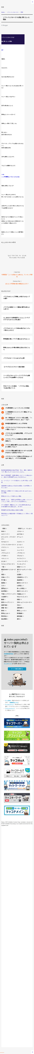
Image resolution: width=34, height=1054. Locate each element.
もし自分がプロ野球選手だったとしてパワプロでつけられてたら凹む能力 (16, 318)
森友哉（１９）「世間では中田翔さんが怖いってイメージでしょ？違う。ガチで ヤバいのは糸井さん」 (16, 500)
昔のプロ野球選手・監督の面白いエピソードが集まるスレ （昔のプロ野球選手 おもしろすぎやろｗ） (16, 476)
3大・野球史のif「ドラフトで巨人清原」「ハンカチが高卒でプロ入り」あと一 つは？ (18, 418)
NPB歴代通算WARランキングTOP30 (16, 423)
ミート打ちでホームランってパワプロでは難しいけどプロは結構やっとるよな (16, 376)
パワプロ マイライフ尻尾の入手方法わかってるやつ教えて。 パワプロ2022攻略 (18, 457)
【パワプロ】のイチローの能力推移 (14, 367)
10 (2, 456)
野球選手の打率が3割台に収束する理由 (12, 510)
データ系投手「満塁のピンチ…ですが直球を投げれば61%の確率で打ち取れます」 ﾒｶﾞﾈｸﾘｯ (16, 505)
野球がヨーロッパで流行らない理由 (11, 496)
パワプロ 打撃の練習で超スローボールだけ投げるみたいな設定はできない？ (18, 451)
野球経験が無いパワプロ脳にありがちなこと (16, 339)
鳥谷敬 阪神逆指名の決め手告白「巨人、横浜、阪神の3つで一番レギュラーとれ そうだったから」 (16, 471)
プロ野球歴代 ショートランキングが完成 (17, 408)
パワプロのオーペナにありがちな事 (14, 358)
